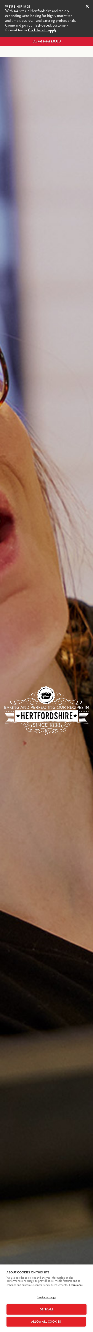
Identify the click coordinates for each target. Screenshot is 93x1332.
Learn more (76, 1285)
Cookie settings (46, 1297)
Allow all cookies (46, 1322)
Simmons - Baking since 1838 (46, 51)
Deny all (46, 1309)
